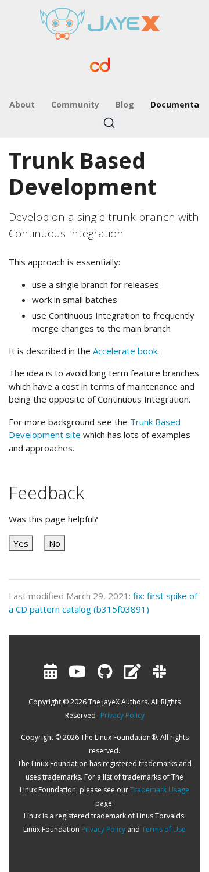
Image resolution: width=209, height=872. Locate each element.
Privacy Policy (122, 715)
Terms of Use (164, 829)
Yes (20, 543)
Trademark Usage (159, 790)
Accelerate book (125, 351)
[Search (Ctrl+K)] (109, 122)
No (54, 543)
